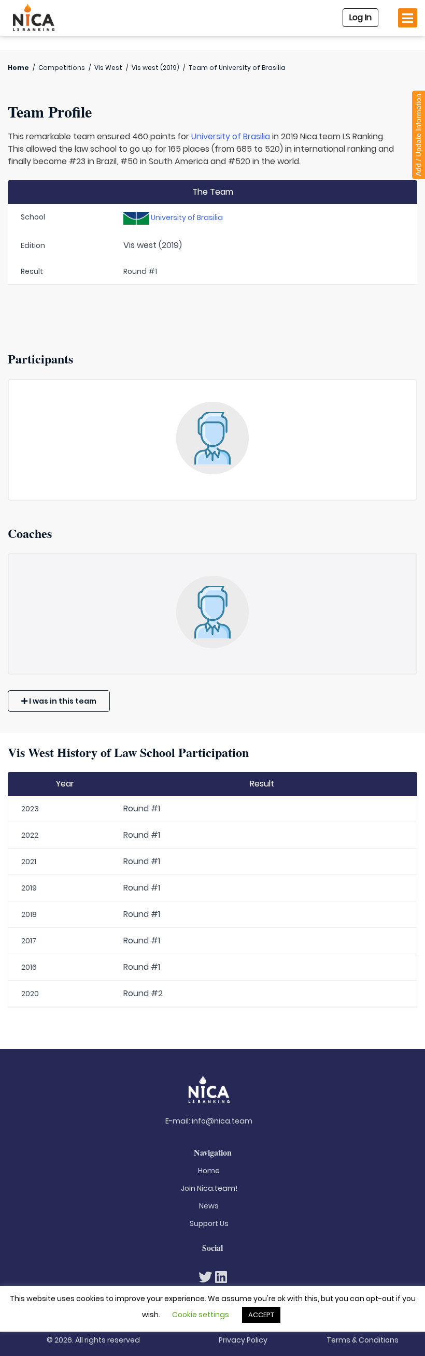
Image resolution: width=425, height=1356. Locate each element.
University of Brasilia (230, 136)
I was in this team (61, 701)
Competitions (61, 67)
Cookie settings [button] (200, 1314)
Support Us (209, 1223)
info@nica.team (222, 1121)
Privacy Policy (243, 1340)
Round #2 (143, 993)
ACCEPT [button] (261, 1315)
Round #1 (141, 808)
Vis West (108, 67)
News (209, 1206)
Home (18, 67)
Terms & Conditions (363, 1340)
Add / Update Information (418, 135)
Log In (360, 17)
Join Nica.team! (209, 1188)
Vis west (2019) (155, 67)
